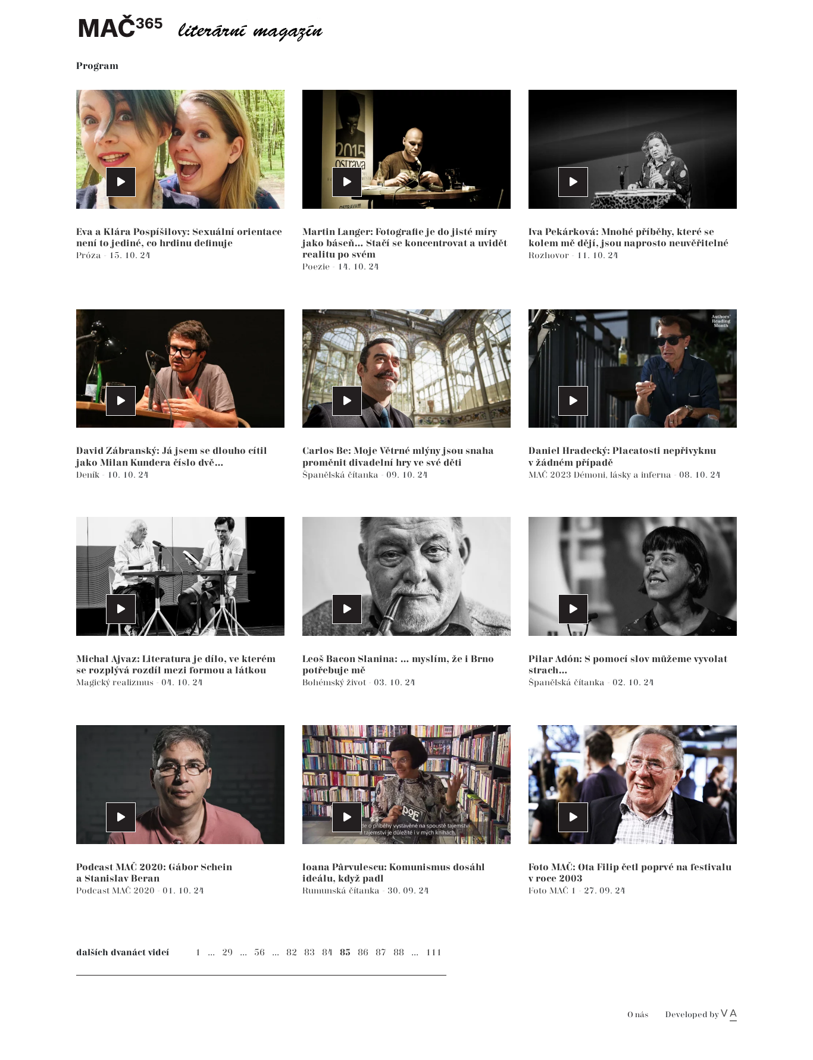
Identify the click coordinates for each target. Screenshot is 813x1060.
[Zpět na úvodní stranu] (210, 27)
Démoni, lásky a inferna (624, 475)
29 (227, 952)
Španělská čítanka (341, 475)
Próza (90, 255)
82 (291, 952)
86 (363, 952)
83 (309, 952)
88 (398, 952)
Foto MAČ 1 (554, 890)
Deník (89, 475)
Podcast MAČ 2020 (116, 890)
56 (259, 952)
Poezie (317, 266)
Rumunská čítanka (342, 890)
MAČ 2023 (551, 475)
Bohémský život (335, 682)
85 (345, 952)
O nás (637, 1015)
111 (434, 952)
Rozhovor (550, 255)
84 (327, 952)
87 (381, 952)
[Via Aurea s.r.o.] (729, 1015)
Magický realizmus (116, 682)
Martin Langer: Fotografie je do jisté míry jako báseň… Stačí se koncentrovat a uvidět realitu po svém (404, 243)
